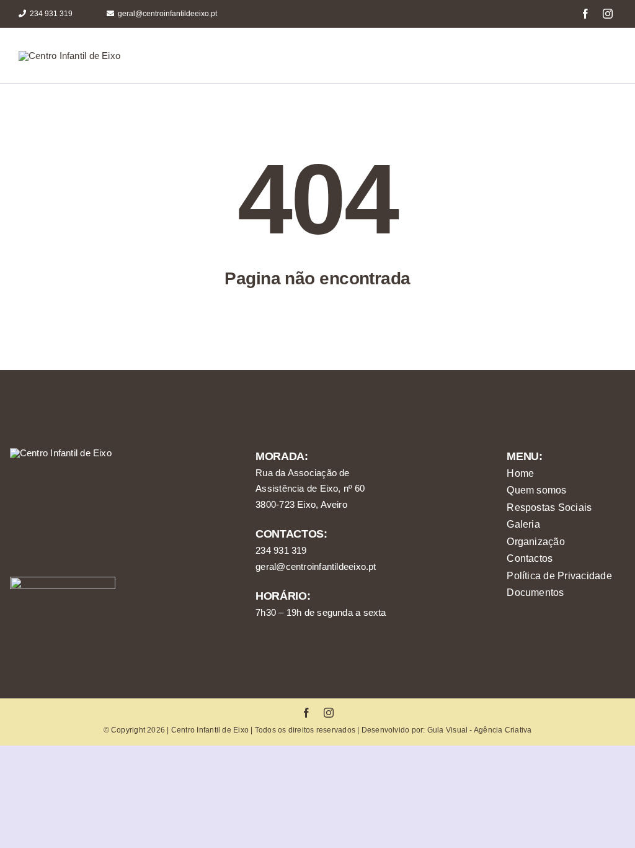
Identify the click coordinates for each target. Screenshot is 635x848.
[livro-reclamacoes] (62, 581)
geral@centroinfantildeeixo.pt (315, 566)
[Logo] (69, 55)
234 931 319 (280, 550)
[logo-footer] (61, 453)
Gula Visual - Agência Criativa (479, 730)
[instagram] (608, 14)
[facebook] (585, 14)
